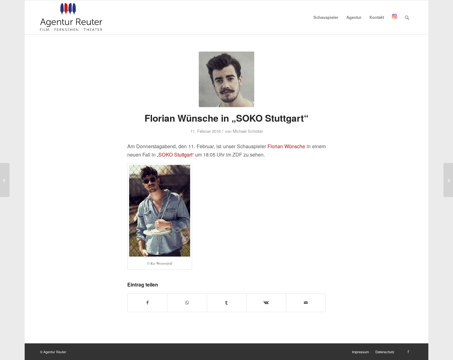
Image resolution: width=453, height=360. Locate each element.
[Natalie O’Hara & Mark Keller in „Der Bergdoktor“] (448, 180)
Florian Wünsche (286, 146)
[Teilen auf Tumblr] (226, 303)
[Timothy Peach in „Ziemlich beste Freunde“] (5, 180)
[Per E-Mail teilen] (305, 303)
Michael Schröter (248, 131)
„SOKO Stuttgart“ (175, 154)
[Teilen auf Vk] (266, 303)
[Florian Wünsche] (226, 79)
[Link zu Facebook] (408, 351)
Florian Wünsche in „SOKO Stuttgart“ (226, 117)
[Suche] (407, 17)
